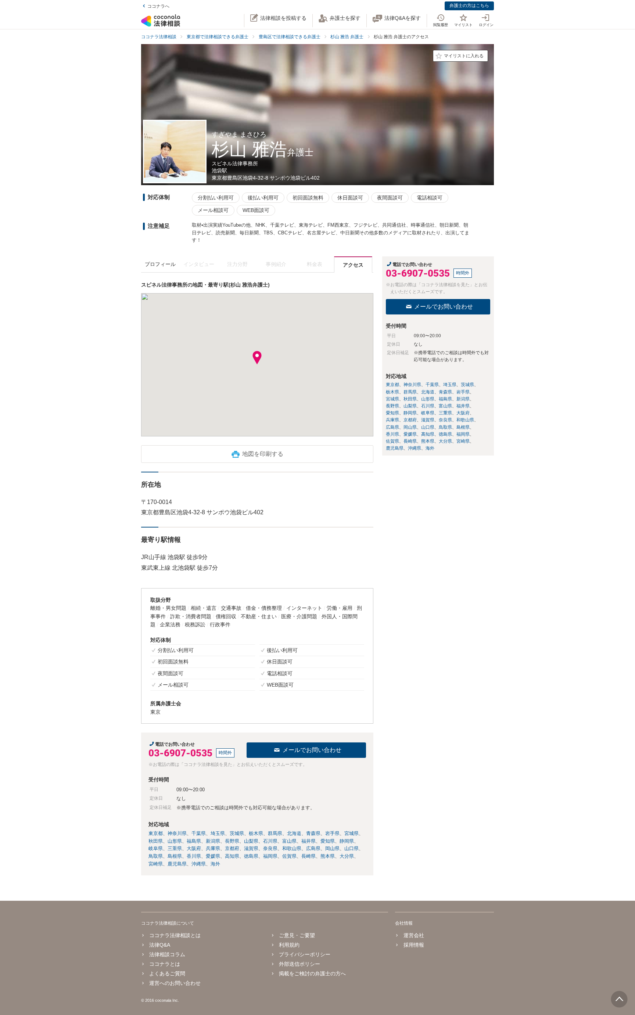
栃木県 (256, 833)
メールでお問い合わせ (312, 750)
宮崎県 (155, 864)
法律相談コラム (167, 954)
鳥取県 (155, 856)
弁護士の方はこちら (469, 5)
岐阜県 (155, 848)
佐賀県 (289, 856)
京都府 (232, 848)
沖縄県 (198, 864)
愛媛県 (213, 856)
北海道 (294, 833)
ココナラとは (164, 964)
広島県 (313, 848)
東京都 (155, 833)
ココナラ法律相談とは (175, 935)
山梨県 (251, 841)
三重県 (175, 848)
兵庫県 (213, 848)
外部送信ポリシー (299, 964)
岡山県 (332, 848)
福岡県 (270, 856)
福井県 (308, 841)
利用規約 (289, 945)
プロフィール (160, 264)
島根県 (175, 856)
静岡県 (347, 841)
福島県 (194, 841)
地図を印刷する (262, 454)
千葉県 (198, 833)
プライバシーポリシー (304, 954)
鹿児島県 (177, 864)
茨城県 (237, 833)
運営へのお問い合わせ (175, 983)
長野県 (232, 841)
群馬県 (275, 833)
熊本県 (327, 856)
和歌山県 (291, 848)
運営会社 (413, 935)
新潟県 (213, 841)
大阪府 (194, 848)
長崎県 (308, 856)
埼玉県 (218, 833)
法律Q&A (159, 945)
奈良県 (270, 848)
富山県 (289, 841)
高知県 (232, 856)
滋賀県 (251, 848)
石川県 (270, 841)
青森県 (313, 833)
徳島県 (251, 856)
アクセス (353, 265)
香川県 (194, 856)
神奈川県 (177, 833)
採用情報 (413, 945)
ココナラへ (158, 6)
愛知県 (327, 841)
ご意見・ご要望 (297, 935)
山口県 (351, 848)
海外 (215, 864)
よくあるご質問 (167, 973)
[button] (257, 358)
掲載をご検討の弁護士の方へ (312, 973)
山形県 (175, 841)
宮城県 (351, 833)
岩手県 (332, 833)
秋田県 (155, 841)
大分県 (347, 856)
